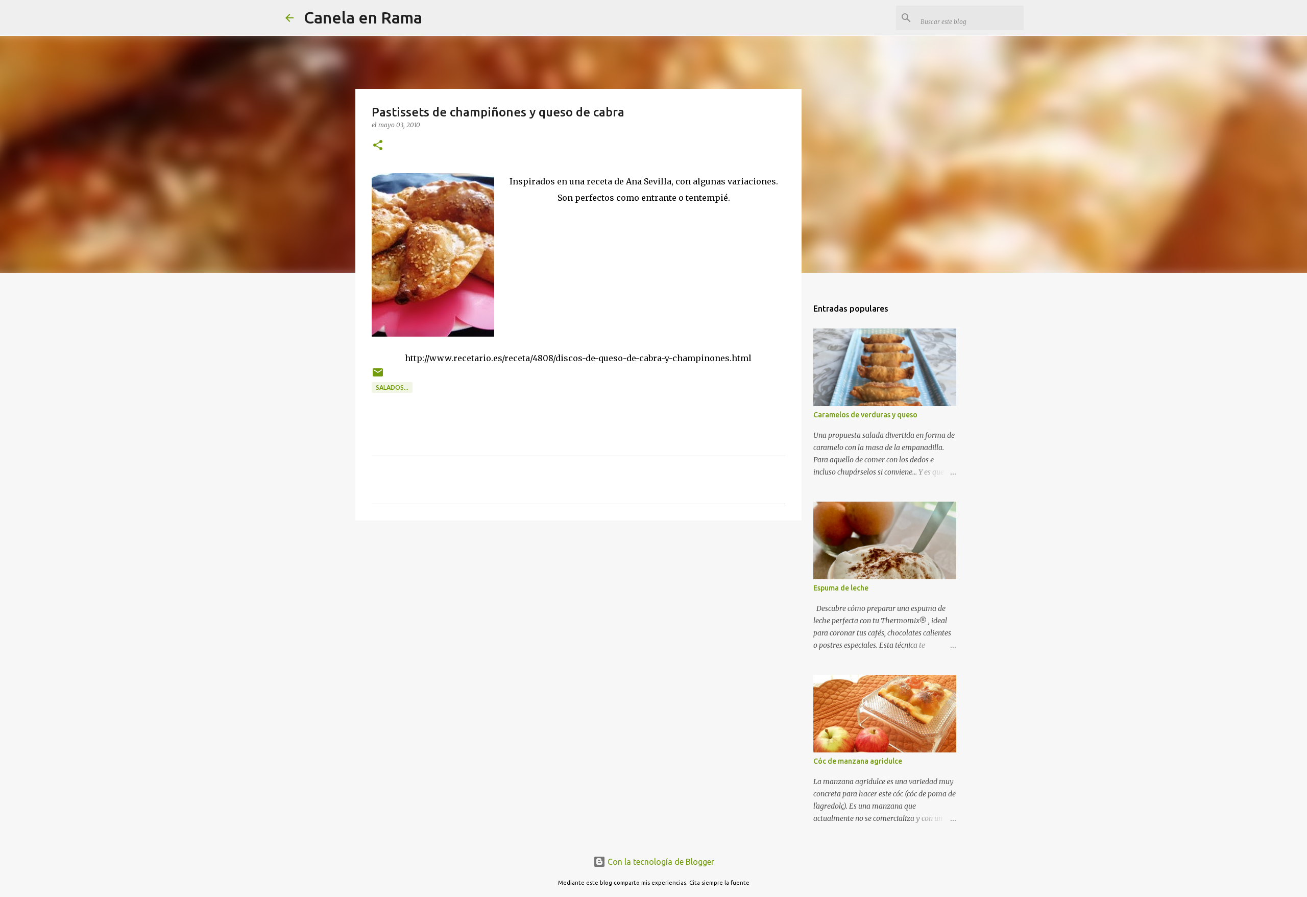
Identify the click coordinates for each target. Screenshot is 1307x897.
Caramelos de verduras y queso (865, 415)
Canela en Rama (363, 17)
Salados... (392, 387)
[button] (378, 146)
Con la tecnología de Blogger (660, 861)
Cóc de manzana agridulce (857, 761)
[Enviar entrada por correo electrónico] (378, 376)
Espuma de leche (840, 588)
